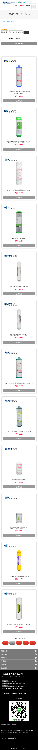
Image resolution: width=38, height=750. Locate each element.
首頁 (4, 21)
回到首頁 (14, 748)
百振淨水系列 (10, 21)
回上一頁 (23, 748)
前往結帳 (28, 5)
